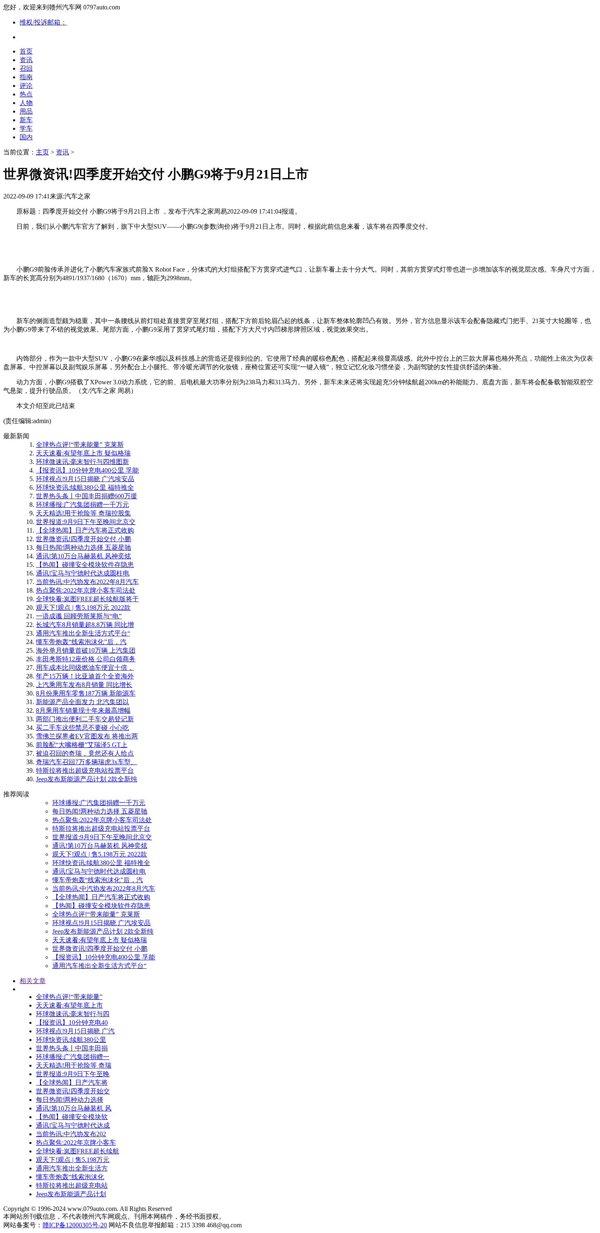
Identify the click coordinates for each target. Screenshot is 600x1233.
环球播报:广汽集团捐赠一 (72, 1056)
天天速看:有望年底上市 (69, 1005)
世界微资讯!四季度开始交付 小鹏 (83, 538)
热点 (26, 94)
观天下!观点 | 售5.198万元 (72, 1159)
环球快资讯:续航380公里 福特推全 (85, 487)
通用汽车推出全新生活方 (72, 1168)
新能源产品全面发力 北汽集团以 (82, 701)
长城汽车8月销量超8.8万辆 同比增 (85, 624)
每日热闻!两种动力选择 (69, 1099)
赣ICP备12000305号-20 (74, 1225)
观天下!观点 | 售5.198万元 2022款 (83, 607)
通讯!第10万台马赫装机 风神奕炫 (83, 556)
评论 (26, 85)
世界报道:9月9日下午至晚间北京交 (86, 521)
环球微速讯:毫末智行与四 (72, 1013)
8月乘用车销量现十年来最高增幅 (83, 710)
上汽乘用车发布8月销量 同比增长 (84, 684)
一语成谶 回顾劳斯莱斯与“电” (79, 616)
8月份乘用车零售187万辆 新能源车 (86, 693)
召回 (26, 68)
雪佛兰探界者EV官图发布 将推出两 (87, 736)
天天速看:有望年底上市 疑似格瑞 (83, 453)
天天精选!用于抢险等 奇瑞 (73, 1065)
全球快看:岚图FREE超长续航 (77, 1151)
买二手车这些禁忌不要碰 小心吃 (82, 727)
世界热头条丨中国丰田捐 (72, 1048)
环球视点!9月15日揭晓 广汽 (75, 1031)
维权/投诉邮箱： (43, 22)
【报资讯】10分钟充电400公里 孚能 (87, 470)
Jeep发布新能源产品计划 (71, 1194)
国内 (26, 137)
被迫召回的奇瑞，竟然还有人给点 (85, 753)
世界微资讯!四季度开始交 (73, 1091)
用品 (26, 111)
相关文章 (33, 980)
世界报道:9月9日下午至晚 (72, 1073)
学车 (26, 128)
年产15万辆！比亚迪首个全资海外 (85, 676)
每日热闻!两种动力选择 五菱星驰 (83, 547)
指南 (26, 77)
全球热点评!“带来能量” (69, 996)
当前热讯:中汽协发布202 (71, 1133)
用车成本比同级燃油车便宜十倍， (85, 667)
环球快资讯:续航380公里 (71, 1039)
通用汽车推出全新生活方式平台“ (83, 633)
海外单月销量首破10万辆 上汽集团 (86, 650)
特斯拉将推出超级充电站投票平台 (85, 770)
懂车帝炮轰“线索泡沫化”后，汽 (81, 641)
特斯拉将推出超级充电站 (72, 1185)
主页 (42, 152)
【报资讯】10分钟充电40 (72, 1022)
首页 (26, 51)
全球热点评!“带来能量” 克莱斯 (80, 444)
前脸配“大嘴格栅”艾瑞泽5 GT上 (81, 744)
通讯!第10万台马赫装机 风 (73, 1108)
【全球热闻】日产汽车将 (72, 1082)
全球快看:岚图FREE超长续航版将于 (87, 598)
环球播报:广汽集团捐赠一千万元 (82, 504)
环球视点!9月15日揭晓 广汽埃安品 (85, 478)
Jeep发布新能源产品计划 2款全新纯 (86, 779)
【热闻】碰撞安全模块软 (72, 1116)
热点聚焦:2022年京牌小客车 (76, 1142)
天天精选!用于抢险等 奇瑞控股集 (83, 513)
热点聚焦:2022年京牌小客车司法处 (86, 590)
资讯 (26, 59)
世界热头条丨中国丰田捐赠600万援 (86, 496)
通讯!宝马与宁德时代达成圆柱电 (82, 573)
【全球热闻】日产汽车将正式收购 (85, 530)
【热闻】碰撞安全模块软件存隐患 (85, 564)
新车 (26, 119)
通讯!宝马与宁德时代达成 (73, 1125)
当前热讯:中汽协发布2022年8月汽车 (87, 581)
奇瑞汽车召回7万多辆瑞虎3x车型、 (86, 761)
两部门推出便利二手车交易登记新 (85, 719)
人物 (26, 102)
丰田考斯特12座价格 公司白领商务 (86, 659)
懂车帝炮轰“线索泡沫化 (70, 1176)
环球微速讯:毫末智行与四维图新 (82, 461)
